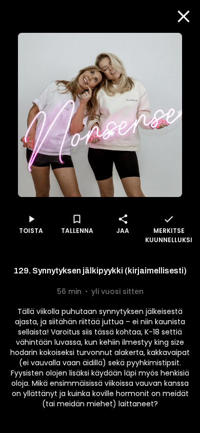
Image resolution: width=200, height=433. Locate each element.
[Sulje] (183, 16)
